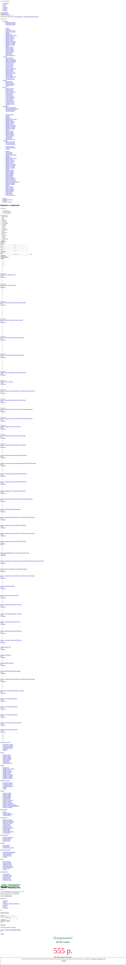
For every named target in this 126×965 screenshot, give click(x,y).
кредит (4, 4)
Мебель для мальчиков (11, 60)
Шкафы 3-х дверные (10, 43)
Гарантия (5, 8)
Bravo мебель (5, 216)
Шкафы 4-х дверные (10, 44)
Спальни (5, 140)
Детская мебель (9, 57)
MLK (3, 217)
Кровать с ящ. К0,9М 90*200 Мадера (9, 698)
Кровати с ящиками (10, 184)
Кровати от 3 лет (9, 66)
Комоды (7, 148)
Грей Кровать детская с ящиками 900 (9, 729)
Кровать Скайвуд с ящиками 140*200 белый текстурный (13, 302)
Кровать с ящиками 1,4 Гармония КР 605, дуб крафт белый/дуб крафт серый (18, 390)
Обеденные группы (10, 104)
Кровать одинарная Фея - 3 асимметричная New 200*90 (13, 490)
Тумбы (7, 28)
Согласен (64, 960)
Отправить (3, 920)
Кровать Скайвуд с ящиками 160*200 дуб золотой (12, 320)
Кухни (4, 87)
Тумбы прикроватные (11, 147)
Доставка (5, 7)
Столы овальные (9, 100)
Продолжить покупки (16, 929)
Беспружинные (9, 152)
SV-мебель (4, 221)
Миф (3, 233)
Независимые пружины (11, 154)
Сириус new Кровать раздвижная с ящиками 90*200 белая (14, 455)
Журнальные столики (10, 30)
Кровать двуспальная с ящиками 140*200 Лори (11, 631)
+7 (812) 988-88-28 (18, 16)
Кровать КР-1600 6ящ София (7, 663)
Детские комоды (9, 78)
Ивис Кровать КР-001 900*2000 (8, 586)
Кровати (8, 169)
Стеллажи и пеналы (10, 79)
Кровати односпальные (11, 180)
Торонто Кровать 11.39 (6, 647)
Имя (1, 915)
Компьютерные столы (11, 73)
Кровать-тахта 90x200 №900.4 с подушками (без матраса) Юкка (15, 552)
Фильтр (2, 258)
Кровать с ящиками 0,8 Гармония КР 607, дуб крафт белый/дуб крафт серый (18, 517)
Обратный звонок (35, 16)
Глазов (3, 227)
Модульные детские (10, 62)
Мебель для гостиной (10, 22)
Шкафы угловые (9, 36)
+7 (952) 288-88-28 (26, 16)
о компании (5, 3)
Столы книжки (9, 95)
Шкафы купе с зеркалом (11, 35)
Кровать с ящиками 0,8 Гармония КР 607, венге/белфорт (13, 400)
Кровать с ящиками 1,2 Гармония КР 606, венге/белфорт (13, 525)
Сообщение (3, 919)
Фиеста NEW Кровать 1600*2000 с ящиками (10, 671)
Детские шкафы (9, 75)
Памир (3, 237)
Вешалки (8, 115)
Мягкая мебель (9, 81)
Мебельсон (4, 232)
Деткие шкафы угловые (11, 76)
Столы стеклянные (10, 98)
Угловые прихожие (10, 111)
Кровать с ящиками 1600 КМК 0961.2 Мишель (11, 604)
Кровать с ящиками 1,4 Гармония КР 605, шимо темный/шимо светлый (17, 409)
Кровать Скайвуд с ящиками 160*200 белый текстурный (13, 372)
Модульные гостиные (10, 23)
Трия (3, 240)
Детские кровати (9, 65)
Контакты (5, 10)
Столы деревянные (10, 96)
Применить (3, 241)
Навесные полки (9, 70)
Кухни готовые (9, 89)
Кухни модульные (10, 91)
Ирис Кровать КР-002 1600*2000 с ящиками (10, 509)
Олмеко (4, 236)
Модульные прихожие (11, 109)
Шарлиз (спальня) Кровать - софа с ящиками (10, 426)
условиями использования (97, 958)
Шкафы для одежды (10, 37)
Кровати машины (10, 69)
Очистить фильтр (4, 257)
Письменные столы (10, 72)
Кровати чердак (9, 67)
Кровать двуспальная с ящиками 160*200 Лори (11, 640)
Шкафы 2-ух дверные (10, 42)
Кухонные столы (9, 94)
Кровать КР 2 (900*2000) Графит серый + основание (12, 690)
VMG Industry (5, 223)
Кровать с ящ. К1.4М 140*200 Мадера (9, 706)
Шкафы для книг (9, 40)
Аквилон (4, 224)
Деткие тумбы (9, 74)
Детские (5, 56)
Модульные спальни (10, 143)
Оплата (4, 9)
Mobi (3, 219)
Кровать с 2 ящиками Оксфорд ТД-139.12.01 (10, 621)
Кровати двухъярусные (11, 68)
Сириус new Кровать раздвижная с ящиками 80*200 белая (14, 473)
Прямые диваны (9, 82)
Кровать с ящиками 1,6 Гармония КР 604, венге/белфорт (13, 444)
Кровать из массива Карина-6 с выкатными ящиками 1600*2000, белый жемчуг (18, 463)
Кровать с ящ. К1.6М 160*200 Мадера (9, 714)
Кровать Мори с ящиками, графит (8, 285)
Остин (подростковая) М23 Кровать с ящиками (11, 613)
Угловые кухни (9, 93)
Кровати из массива (10, 179)
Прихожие (5, 106)
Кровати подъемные (10, 183)
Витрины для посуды (10, 31)
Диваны (5, 80)
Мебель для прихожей (11, 107)
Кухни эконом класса (10, 92)
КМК (3, 231)
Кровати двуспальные (11, 178)
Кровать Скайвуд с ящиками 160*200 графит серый (12, 355)
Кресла (7, 86)
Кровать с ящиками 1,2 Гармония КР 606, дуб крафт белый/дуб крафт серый (18, 533)
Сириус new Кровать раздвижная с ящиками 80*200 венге (14, 481)
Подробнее (3, 277)
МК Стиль (4, 235)
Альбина (4, 225)
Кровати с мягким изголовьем (12, 182)
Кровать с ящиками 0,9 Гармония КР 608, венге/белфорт (13, 435)
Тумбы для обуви (9, 114)
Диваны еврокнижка (10, 83)
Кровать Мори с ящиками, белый (8, 274)
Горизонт (4, 228)
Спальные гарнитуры (10, 144)
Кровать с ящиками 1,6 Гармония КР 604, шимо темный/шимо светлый (17, 418)
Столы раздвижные (10, 101)
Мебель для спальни (10, 141)
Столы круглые (9, 99)
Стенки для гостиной (10, 24)
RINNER (4, 220)
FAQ (4, 5)
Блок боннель (9, 153)
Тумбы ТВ (8, 29)
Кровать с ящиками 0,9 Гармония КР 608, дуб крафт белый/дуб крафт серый (18, 575)
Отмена (8, 920)
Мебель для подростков (11, 61)
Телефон (2, 916)
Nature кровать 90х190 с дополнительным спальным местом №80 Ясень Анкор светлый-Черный (22, 561)
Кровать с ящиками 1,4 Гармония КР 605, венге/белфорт (13, 541)
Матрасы (8, 151)
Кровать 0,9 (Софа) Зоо (6, 655)
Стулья (7, 105)
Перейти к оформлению (6, 929)
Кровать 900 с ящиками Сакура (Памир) (10, 595)
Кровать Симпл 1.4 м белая (7, 381)
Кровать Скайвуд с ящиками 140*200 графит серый (12, 337)
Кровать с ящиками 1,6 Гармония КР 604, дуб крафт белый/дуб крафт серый (18, 679)
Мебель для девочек (10, 59)
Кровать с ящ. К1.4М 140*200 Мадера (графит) (11, 722)
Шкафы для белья (10, 38)
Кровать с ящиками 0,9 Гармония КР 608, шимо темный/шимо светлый (17, 498)
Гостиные (5, 21)
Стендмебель (5, 238)
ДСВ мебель (5, 229)
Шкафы (7, 33)
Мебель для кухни (10, 88)
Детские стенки (9, 63)
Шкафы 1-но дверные (10, 41)
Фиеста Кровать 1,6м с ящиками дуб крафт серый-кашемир (14, 569)
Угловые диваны (9, 85)
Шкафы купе (9, 34)
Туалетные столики (10, 146)
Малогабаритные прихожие (12, 108)
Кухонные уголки (10, 102)
